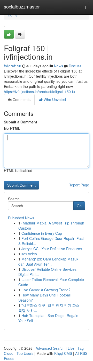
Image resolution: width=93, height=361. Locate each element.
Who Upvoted (54, 99)
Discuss (75, 65)
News (58, 65)
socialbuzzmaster (22, 6)
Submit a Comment (20, 121)
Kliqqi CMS (63, 353)
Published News (21, 217)
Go (79, 205)
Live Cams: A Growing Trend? (46, 289)
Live (71, 348)
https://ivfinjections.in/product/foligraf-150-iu (39, 91)
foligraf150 (12, 65)
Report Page (78, 184)
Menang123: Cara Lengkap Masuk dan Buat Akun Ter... (48, 261)
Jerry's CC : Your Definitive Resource (51, 248)
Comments (21, 99)
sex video (29, 253)
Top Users (25, 353)
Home (13, 14)
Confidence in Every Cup (41, 233)
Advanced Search (50, 348)
